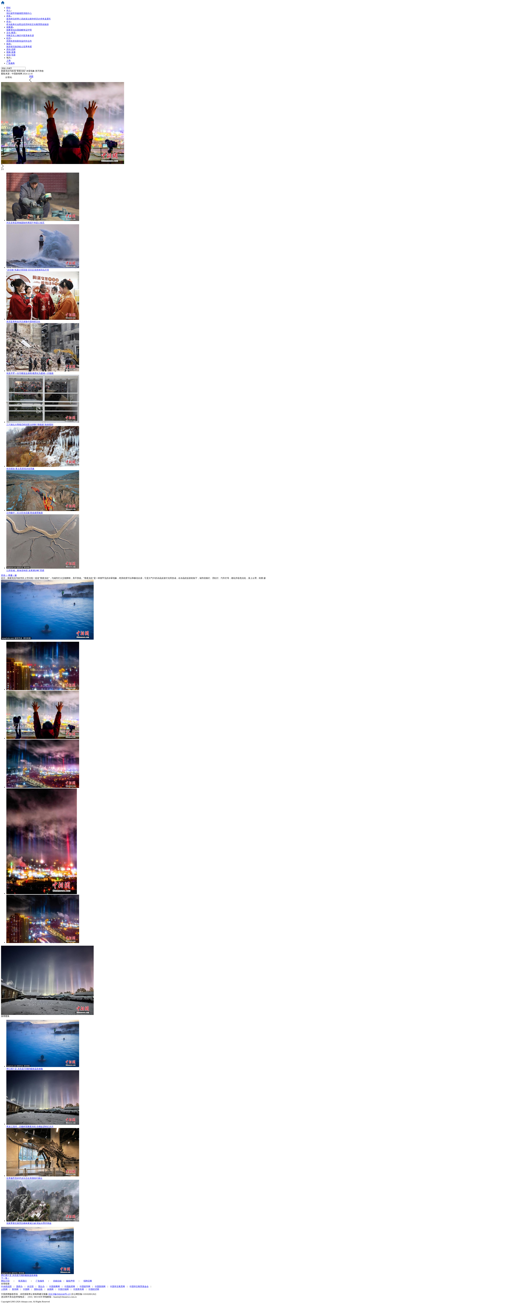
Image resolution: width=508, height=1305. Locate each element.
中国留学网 (85, 1286)
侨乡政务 (10, 24)
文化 (13, 35)
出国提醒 (19, 30)
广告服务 (10, 63)
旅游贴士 (19, 46)
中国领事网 (54, 1286)
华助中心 (27, 13)
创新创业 (19, 41)
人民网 (4, 1289)
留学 (13, 13)
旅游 (8, 44)
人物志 (18, 35)
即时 (8, 8)
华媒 (17, 13)
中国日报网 (63, 1289)
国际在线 (38, 1289)
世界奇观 (27, 46)
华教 (8, 35)
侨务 (8, 16)
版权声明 (70, 1281)
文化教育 (36, 24)
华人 (8, 10)
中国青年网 (78, 1289)
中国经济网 (94, 1289)
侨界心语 (19, 19)
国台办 (41, 1286)
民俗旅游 (44, 24)
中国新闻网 (100, 1286)
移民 (21, 13)
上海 (8, 60)
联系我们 (22, 1281)
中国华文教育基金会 (139, 1286)
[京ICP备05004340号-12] (59, 1294)
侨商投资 (10, 41)
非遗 (32, 35)
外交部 (30, 1286)
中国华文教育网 (117, 1286)
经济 (8, 38)
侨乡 (8, 21)
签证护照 (27, 30)
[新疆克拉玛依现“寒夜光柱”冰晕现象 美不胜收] (42, 689)
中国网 (26, 1289)
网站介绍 (5, 1281)
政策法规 (27, 19)
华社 (8, 13)
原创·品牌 (10, 49)
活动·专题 (10, 55)
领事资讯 (10, 30)
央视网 (50, 1289)
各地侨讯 (10, 19)
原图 (31, 76)
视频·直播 (10, 52)
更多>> (4, 575)
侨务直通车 (45, 19)
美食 (27, 35)
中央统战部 (6, 1286)
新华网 (15, 1289)
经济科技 (27, 24)
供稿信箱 (57, 1281)
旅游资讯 (10, 46)
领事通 (9, 27)
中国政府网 (69, 1286)
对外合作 (27, 41)
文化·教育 (10, 33)
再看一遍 (12, 575)
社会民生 (19, 24)
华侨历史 (36, 19)
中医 (23, 35)
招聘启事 (87, 1281)
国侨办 (19, 1286)
